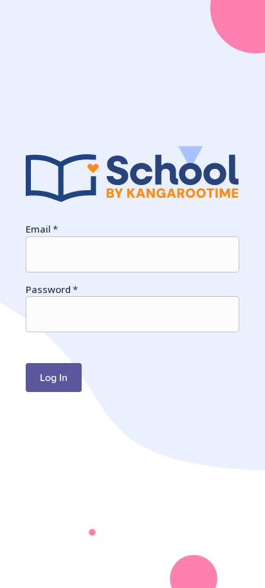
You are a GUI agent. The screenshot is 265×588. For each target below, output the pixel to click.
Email (42, 228)
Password (52, 289)
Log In (54, 377)
